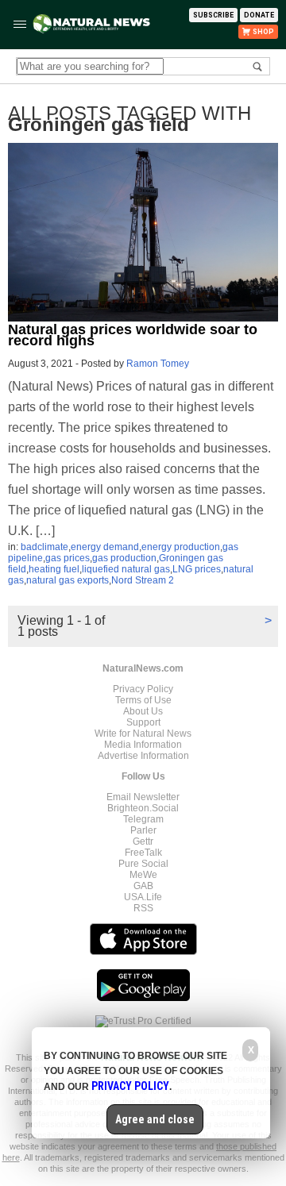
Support (143, 722)
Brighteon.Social (143, 808)
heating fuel (54, 569)
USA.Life (143, 897)
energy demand (105, 547)
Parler (143, 830)
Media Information (143, 744)
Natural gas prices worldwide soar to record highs (132, 335)
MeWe (143, 874)
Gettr (143, 841)
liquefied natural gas (126, 569)
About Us (143, 711)
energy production (180, 547)
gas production (124, 558)
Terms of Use (143, 700)
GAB (143, 885)
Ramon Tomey (157, 363)
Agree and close (155, 1119)
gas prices (67, 558)
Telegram (143, 819)
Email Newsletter (143, 797)
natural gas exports (67, 580)
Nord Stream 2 (142, 580)
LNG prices (196, 569)
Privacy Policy (143, 689)
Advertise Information (143, 755)
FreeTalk (143, 852)
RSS (143, 908)
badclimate (44, 547)
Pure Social (143, 863)
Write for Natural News (143, 733)
